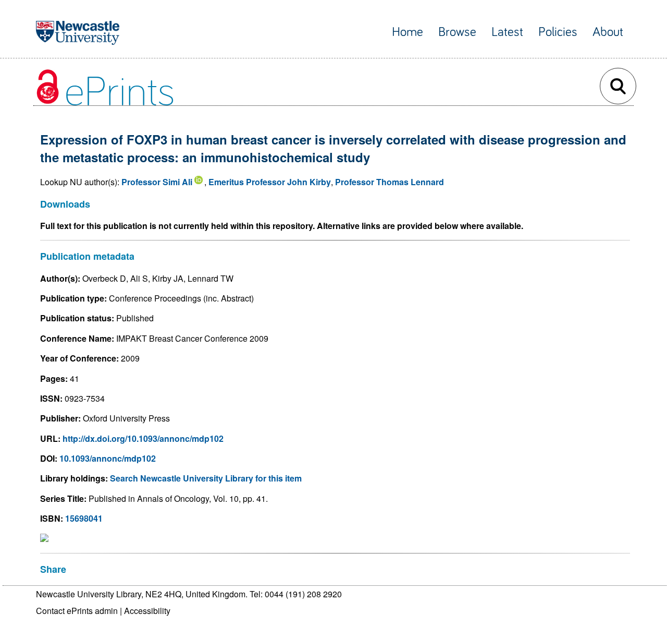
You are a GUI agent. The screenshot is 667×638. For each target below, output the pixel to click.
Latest (507, 32)
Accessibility (147, 611)
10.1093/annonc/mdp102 (107, 458)
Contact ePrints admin (77, 611)
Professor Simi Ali (156, 182)
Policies (557, 32)
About (607, 32)
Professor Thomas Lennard (389, 182)
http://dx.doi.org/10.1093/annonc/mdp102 (143, 438)
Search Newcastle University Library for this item (206, 478)
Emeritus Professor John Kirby (269, 182)
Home (407, 32)
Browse (457, 32)
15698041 (84, 518)
